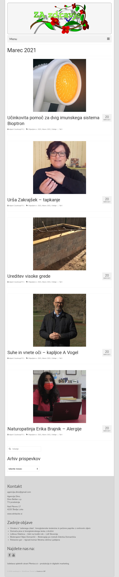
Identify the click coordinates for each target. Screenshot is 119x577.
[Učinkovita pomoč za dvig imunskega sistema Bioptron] (59, 85)
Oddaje (54, 129)
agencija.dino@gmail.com (19, 492)
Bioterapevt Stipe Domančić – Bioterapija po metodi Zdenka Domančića (43, 537)
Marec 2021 (46, 129)
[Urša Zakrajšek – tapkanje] (59, 167)
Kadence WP (41, 571)
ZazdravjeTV (18, 129)
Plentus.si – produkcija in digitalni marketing (49, 563)
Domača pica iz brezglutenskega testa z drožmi (32, 531)
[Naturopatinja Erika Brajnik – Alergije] (59, 396)
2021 (39, 129)
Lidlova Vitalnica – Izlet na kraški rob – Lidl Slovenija (34, 534)
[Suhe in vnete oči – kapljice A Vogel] (59, 320)
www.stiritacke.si (14, 514)
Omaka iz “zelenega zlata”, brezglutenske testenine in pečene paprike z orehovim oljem (50, 528)
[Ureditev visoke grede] (59, 244)
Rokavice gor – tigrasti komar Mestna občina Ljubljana (35, 540)
